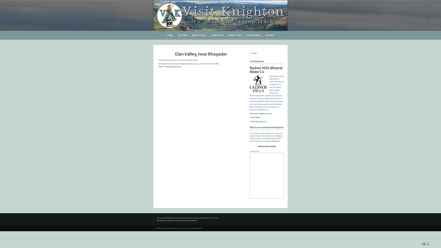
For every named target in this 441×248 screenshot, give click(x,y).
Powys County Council (273, 138)
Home (170, 35)
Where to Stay (199, 35)
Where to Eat (235, 35)
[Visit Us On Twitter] (427, 243)
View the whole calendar (267, 146)
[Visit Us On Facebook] (423, 243)
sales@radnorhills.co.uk (258, 121)
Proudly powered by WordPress (166, 228)
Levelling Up (275, 141)
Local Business (253, 35)
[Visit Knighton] (220, 15)
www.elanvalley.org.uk (173, 66)
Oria (186, 228)
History (270, 35)
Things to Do (217, 35)
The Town (182, 35)
